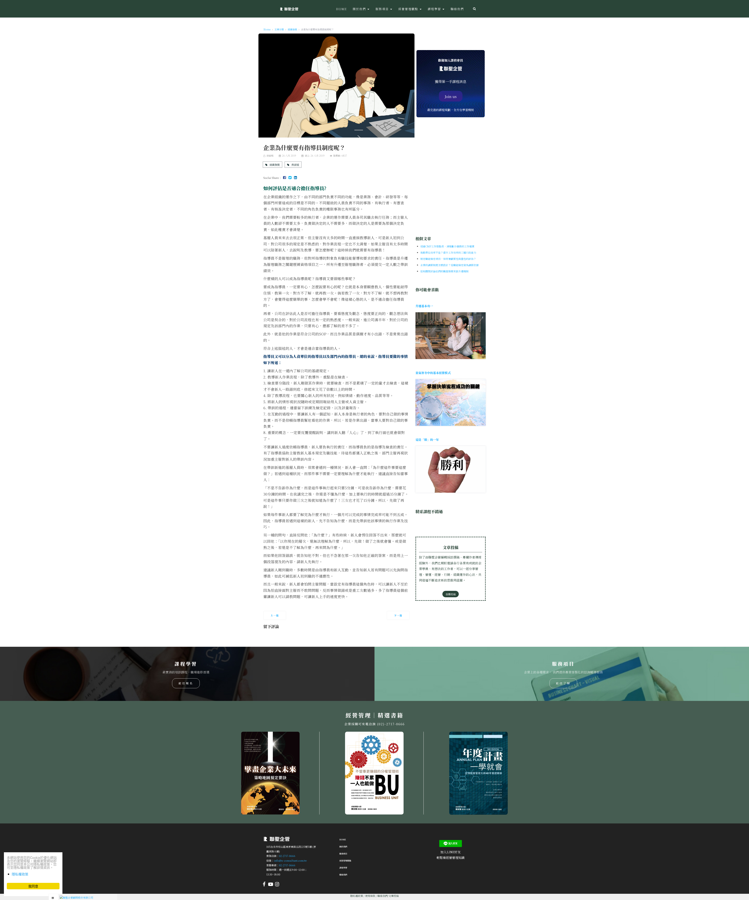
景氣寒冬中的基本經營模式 (433, 373)
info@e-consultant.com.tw (290, 860)
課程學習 (343, 867)
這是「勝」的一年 (427, 440)
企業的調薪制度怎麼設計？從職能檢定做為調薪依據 (449, 265)
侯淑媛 (295, 165)
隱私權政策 (356, 896)
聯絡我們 (343, 874)
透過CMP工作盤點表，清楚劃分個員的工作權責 (447, 246)
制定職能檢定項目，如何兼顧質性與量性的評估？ (448, 259)
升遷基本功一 (424, 306)
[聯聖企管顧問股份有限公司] (289, 9)
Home (342, 839)
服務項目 (343, 853)
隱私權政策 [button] (20, 874)
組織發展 (274, 165)
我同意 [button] (33, 886)
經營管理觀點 (345, 860)
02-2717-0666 (287, 856)
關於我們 (343, 846)
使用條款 (370, 896)
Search (474, 9)
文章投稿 (394, 896)
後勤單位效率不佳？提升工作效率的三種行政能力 (448, 252)
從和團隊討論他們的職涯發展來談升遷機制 (444, 271)
